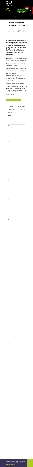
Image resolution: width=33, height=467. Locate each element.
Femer (8, 99)
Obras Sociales (16, 99)
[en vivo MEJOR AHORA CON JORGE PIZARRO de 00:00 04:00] (11, 10)
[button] (10, 31)
